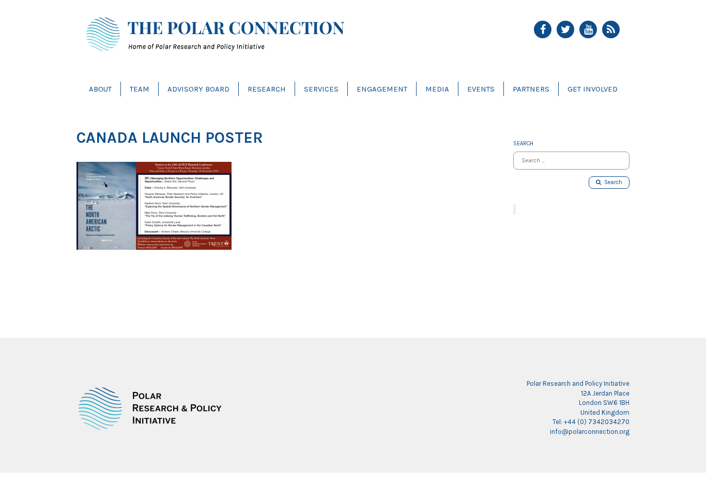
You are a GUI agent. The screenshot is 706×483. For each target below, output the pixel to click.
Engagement (382, 89)
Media (437, 89)
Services (321, 89)
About (100, 89)
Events (481, 89)
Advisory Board (198, 89)
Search (611, 182)
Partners (531, 89)
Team (139, 89)
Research (267, 89)
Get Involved (592, 89)
